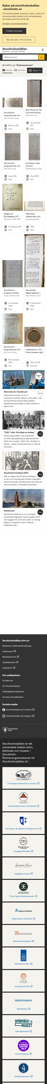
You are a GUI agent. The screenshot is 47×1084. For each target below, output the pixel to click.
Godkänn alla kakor (14, 31)
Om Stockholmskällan (11, 686)
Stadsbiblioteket (8, 662)
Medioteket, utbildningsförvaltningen (17, 646)
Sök (41, 57)
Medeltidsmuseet (9, 657)
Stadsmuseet (7, 651)
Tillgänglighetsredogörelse (13, 692)
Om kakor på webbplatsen (13, 697)
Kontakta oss (7, 681)
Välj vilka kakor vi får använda (18, 39)
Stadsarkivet (7, 668)
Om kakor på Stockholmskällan (14, 24)
